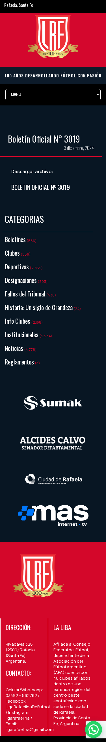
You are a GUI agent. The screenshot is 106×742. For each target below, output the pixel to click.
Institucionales (21, 334)
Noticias (14, 348)
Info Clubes (17, 320)
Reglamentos (19, 361)
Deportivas (17, 266)
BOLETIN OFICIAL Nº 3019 (40, 187)
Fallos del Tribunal (25, 293)
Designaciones (21, 280)
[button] (93, 729)
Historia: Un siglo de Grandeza (39, 307)
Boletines (15, 239)
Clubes (12, 252)
